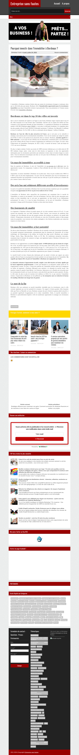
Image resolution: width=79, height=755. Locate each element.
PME (61, 617)
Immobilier (14, 306)
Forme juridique (16, 609)
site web (50, 620)
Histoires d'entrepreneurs (19, 612)
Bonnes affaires (23, 601)
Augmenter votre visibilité (50, 598)
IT (60, 614)
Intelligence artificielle (18, 614)
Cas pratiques (52, 601)
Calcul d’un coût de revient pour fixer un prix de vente (36, 459)
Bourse (31, 601)
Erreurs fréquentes (59, 604)
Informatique (51, 612)
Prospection (27, 620)
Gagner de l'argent (45, 609)
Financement (36, 606)
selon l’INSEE (31, 126)
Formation (53, 606)
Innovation (59, 612)
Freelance (34, 609)
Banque (13, 601)
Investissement (53, 614)
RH (42, 620)
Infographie (41, 612)
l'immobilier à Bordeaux (25, 110)
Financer (45, 606)
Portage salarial (16, 620)
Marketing (36, 617)
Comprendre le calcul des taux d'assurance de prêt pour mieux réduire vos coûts (19, 339)
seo (45, 620)
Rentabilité (35, 620)
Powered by (35, 446)
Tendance (24, 622)
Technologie (15, 622)
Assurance (14, 598)
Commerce (61, 601)
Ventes (56, 622)
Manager (28, 617)
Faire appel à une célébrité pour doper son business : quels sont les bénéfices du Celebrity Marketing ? (41, 499)
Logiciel (21, 617)
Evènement (27, 606)
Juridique (14, 617)
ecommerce (48, 604)
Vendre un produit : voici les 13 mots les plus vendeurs (37, 518)
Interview (30, 614)
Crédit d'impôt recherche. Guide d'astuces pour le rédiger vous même (41, 508)
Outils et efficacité (52, 617)
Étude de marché (16, 606)
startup (57, 620)
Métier (43, 617)
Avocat (63, 598)
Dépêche (40, 604)
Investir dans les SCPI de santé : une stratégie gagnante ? (39, 338)
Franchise (26, 609)
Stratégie (64, 620)
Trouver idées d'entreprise (43, 622)
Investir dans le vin (40, 614)
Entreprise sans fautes (25, 3)
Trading (31, 622)
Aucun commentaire (61, 52)
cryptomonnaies (30, 604)
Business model (41, 601)
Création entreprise (17, 604)
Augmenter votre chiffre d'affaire (30, 598)
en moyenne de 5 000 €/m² (55, 166)
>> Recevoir (39, 439)
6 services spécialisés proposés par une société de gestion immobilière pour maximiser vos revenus (59, 340)
